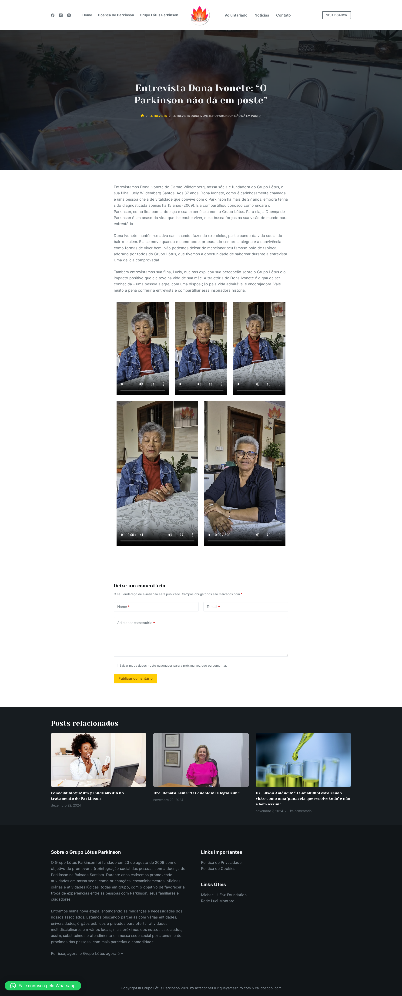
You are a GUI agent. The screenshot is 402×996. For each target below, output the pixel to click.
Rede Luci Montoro (217, 900)
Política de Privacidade (221, 862)
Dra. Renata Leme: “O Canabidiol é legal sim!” (196, 793)
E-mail (213, 606)
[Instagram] (69, 15)
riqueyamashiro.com (234, 988)
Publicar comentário (135, 678)
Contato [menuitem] (283, 15)
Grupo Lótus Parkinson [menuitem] (159, 15)
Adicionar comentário (136, 623)
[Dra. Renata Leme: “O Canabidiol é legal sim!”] (201, 760)
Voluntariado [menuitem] (236, 15)
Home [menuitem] (87, 15)
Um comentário (300, 811)
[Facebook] (52, 15)
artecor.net (204, 988)
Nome (123, 606)
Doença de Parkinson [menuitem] (116, 15)
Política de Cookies (218, 868)
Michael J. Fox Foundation (224, 894)
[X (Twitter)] (61, 15)
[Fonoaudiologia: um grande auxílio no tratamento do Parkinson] (98, 760)
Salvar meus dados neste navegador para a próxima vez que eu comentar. (173, 665)
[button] (43, 985)
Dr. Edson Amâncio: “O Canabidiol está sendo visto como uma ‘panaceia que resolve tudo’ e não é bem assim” (303, 798)
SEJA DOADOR (336, 15)
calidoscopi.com (268, 988)
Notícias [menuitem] (262, 15)
